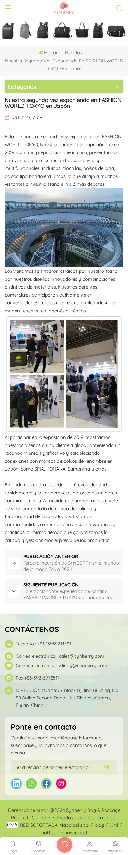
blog (99, 825)
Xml (114, 825)
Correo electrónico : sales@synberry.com (60, 656)
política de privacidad (64, 832)
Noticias (73, 53)
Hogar (51, 53)
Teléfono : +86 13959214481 (43, 644)
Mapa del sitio (74, 825)
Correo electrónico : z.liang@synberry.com (61, 665)
